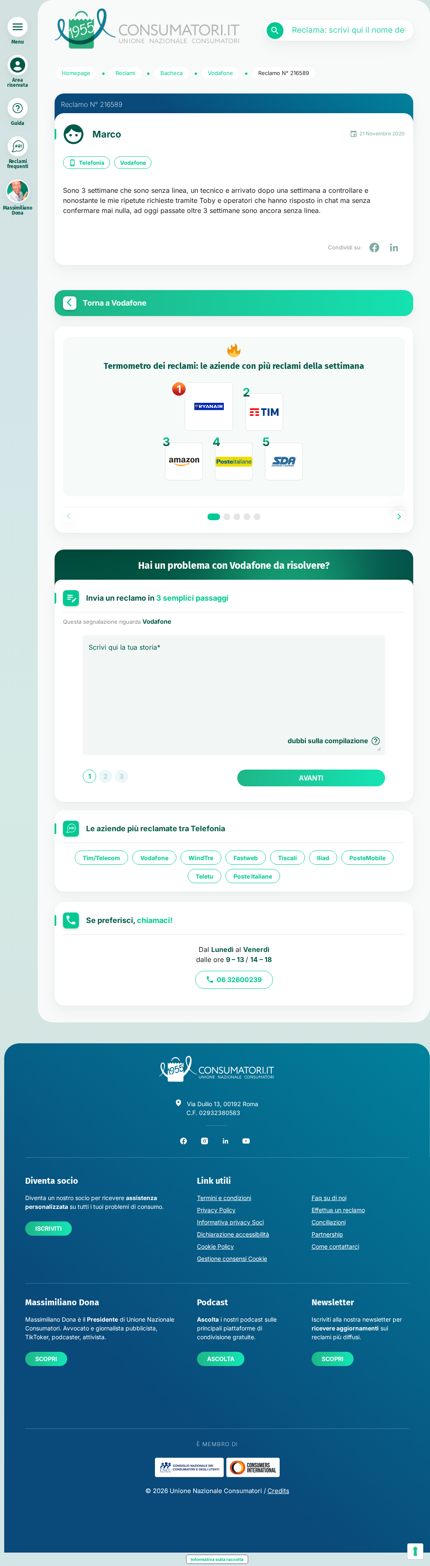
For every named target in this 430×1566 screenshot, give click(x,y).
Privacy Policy (216, 1209)
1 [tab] (213, 516)
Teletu (204, 876)
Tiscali (287, 857)
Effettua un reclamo (338, 1209)
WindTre (201, 857)
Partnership (327, 1234)
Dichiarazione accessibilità (233, 1234)
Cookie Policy (215, 1246)
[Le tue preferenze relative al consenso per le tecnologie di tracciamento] (415, 1551)
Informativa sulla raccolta (217, 1559)
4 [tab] (247, 516)
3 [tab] (236, 516)
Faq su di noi (329, 1197)
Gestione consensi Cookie (232, 1258)
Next (399, 516)
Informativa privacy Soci (230, 1222)
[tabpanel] (234, 416)
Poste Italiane (252, 876)
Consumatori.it (147, 28)
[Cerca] (275, 30)
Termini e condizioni (224, 1197)
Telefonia (92, 162)
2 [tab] (226, 516)
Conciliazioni (329, 1222)
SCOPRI (46, 1358)
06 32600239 (239, 979)
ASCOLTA (220, 1358)
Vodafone (133, 162)
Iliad (323, 857)
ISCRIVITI (48, 1228)
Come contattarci (335, 1246)
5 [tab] (257, 516)
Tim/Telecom (101, 857)
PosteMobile (367, 857)
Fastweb (245, 857)
